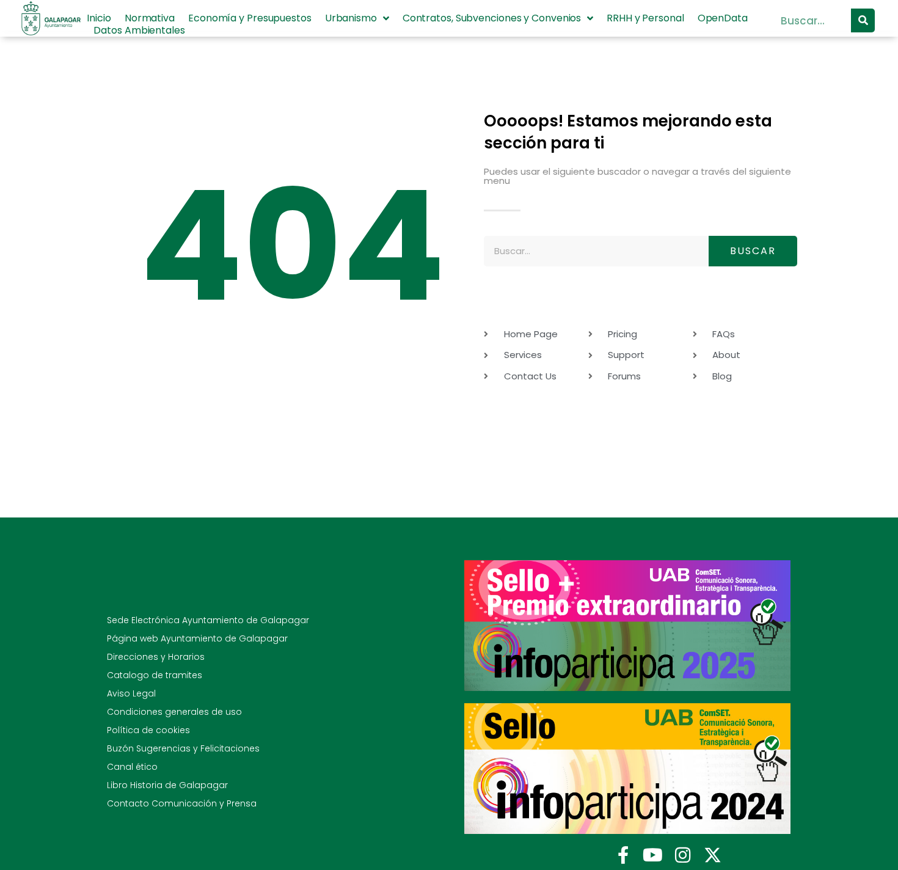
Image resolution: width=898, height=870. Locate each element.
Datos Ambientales (138, 30)
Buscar (753, 251)
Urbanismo (351, 18)
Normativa (150, 18)
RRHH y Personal (645, 18)
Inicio (99, 18)
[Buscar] (863, 20)
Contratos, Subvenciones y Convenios (492, 18)
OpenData (723, 18)
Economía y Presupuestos (250, 18)
